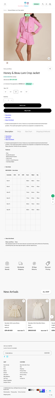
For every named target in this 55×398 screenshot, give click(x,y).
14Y (21, 91)
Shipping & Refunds (43, 131)
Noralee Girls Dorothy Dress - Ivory (37, 324)
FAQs (19, 131)
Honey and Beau (8, 68)
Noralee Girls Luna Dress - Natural (12, 324)
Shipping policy (7, 394)
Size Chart (28, 131)
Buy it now (28, 110)
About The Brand (9, 120)
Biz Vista (7, 389)
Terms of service (21, 392)
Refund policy (7, 392)
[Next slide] (52, 317)
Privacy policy (14, 392)
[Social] (52, 199)
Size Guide (8, 117)
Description (8, 115)
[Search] (43, 4)
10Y (11, 92)
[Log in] (46, 4)
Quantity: (6, 96)
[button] (5, 4)
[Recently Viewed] (52, 195)
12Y (16, 91)
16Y (27, 92)
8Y (6, 92)
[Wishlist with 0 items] (23, 301)
